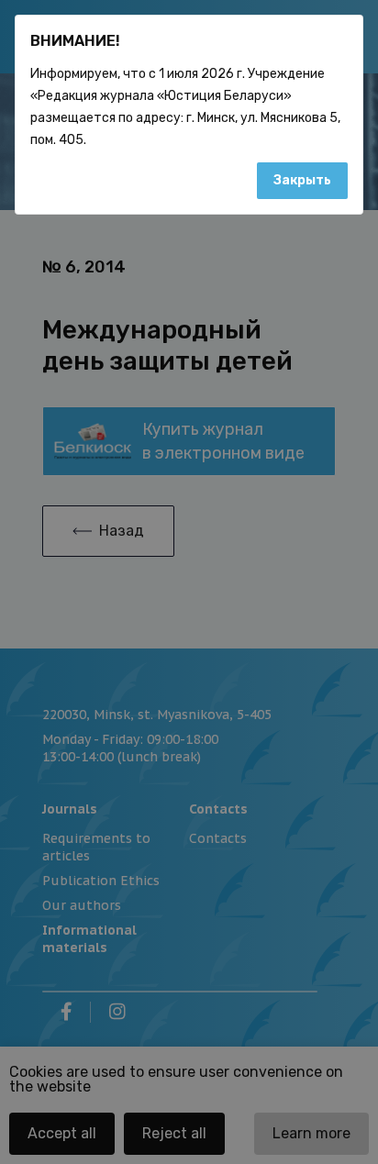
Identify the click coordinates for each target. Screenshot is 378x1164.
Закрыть (302, 180)
